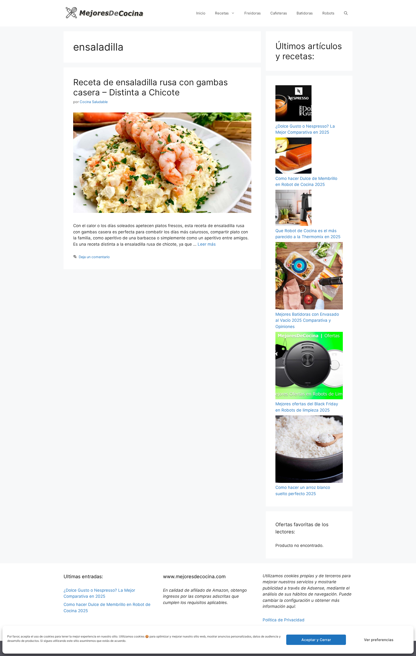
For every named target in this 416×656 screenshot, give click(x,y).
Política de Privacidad (284, 619)
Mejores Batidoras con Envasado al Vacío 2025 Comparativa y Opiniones (307, 320)
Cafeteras (278, 13)
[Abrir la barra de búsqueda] (345, 13)
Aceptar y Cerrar (316, 639)
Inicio (200, 13)
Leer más (207, 244)
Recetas (222, 13)
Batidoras (305, 13)
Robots (328, 13)
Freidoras (252, 13)
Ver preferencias (378, 639)
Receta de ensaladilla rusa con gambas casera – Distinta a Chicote (150, 87)
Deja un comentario (94, 257)
